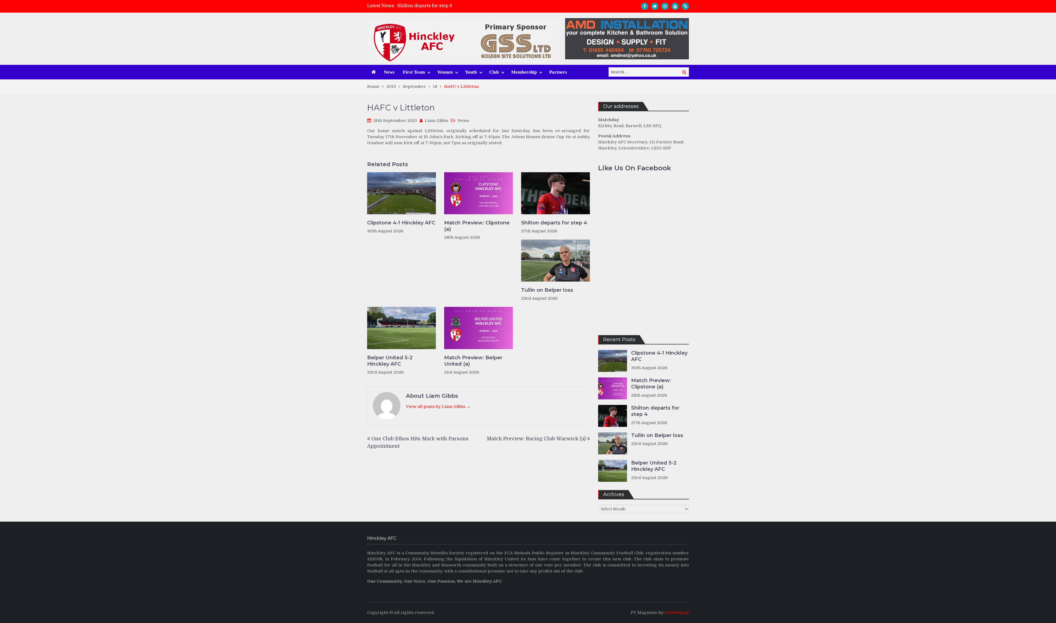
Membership (524, 72)
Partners (558, 72)
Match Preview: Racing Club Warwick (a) (536, 438)
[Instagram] (665, 6)
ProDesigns (677, 612)
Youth (471, 72)
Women (445, 72)
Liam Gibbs (436, 120)
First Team (414, 72)
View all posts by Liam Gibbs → (438, 406)
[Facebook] (644, 6)
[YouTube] (675, 6)
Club (494, 72)
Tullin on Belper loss (547, 290)
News (389, 72)
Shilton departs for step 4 (424, 5)
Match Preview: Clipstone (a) (477, 226)
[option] (478, 6)
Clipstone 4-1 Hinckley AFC (401, 223)
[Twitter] (654, 6)
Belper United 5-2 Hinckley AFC (390, 361)
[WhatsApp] (685, 6)
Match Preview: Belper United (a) (473, 361)
